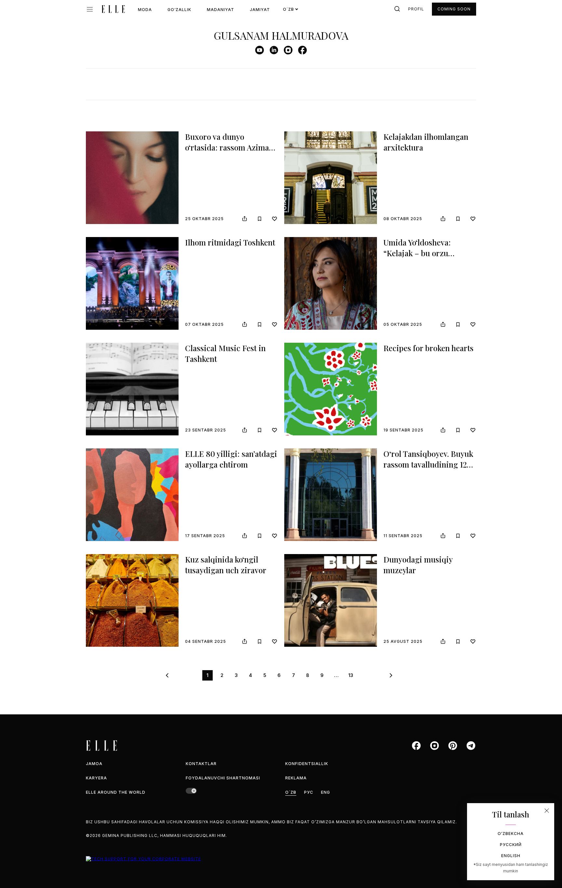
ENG (325, 792)
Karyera (96, 777)
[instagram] (288, 50)
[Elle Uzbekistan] (113, 9)
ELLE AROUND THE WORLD (115, 792)
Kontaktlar (201, 763)
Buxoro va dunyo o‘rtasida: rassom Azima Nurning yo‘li (227, 147)
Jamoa (94, 763)
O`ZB (290, 792)
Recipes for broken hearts (428, 348)
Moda (145, 9)
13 (350, 675)
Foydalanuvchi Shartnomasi (223, 777)
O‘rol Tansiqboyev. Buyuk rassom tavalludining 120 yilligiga (428, 464)
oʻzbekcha (511, 833)
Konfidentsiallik (306, 763)
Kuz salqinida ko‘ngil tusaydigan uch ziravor (225, 565)
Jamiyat (260, 9)
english (510, 855)
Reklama (296, 777)
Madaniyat (220, 9)
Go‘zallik (179, 9)
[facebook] (302, 50)
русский (511, 844)
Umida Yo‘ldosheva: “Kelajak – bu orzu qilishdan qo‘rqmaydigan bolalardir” (427, 258)
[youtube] (259, 50)
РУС (308, 792)
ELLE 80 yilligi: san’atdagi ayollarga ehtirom (231, 459)
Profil (416, 9)
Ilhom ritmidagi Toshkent (230, 242)
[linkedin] (274, 50)
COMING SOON (454, 9)
